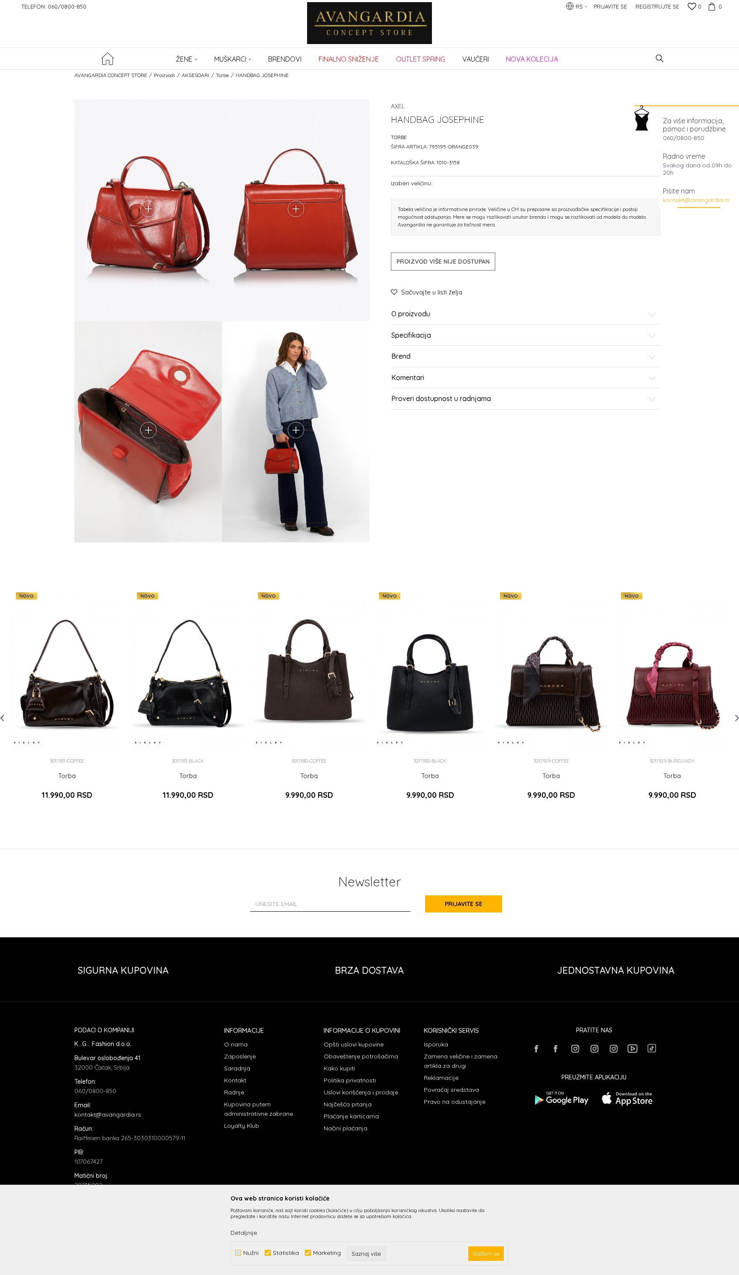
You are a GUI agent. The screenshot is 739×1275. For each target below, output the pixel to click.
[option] (66, 699)
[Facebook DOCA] (555, 1048)
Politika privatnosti (350, 1080)
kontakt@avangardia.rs (696, 200)
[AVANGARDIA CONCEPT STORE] (369, 29)
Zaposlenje (240, 1056)
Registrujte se (657, 6)
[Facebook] (536, 1048)
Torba (67, 776)
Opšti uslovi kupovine (354, 1044)
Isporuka (436, 1044)
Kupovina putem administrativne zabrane (258, 1108)
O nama (236, 1044)
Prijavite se (463, 904)
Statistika (286, 1253)
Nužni (251, 1253)
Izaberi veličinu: (411, 183)
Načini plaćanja (345, 1128)
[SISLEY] (27, 742)
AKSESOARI (195, 75)
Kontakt (235, 1080)
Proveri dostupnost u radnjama (441, 399)
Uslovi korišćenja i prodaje (361, 1092)
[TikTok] (651, 1048)
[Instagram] (574, 1048)
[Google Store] (561, 1098)
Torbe (222, 75)
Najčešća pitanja (348, 1104)
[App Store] (627, 1098)
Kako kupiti (339, 1068)
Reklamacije (441, 1078)
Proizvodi (164, 75)
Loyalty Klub (241, 1125)
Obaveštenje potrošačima (361, 1056)
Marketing (327, 1253)
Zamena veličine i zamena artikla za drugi (460, 1061)
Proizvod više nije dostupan (443, 261)
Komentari (407, 378)
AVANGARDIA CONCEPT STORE (110, 75)
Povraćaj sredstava (451, 1090)
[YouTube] (632, 1048)
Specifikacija (411, 335)
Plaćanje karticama (351, 1116)
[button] (660, 58)
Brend (401, 356)
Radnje (234, 1092)
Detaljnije (244, 1232)
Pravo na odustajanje (454, 1102)
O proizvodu (410, 314)
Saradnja (237, 1068)
